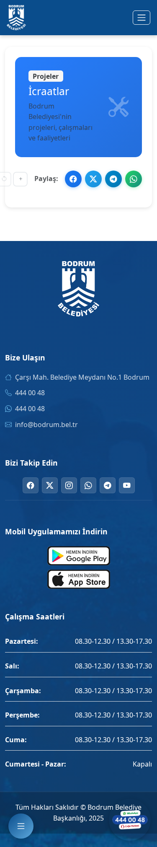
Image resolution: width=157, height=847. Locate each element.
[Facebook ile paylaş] (73, 179)
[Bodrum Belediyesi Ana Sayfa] (16, 17)
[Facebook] (31, 485)
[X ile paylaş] (93, 179)
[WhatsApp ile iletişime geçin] (130, 820)
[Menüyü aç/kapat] (141, 17)
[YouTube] (127, 485)
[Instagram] (69, 485)
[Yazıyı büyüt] (20, 179)
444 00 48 (30, 392)
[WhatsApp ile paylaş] (133, 179)
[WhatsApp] (88, 485)
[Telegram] (108, 485)
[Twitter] (50, 485)
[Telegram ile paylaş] (113, 179)
